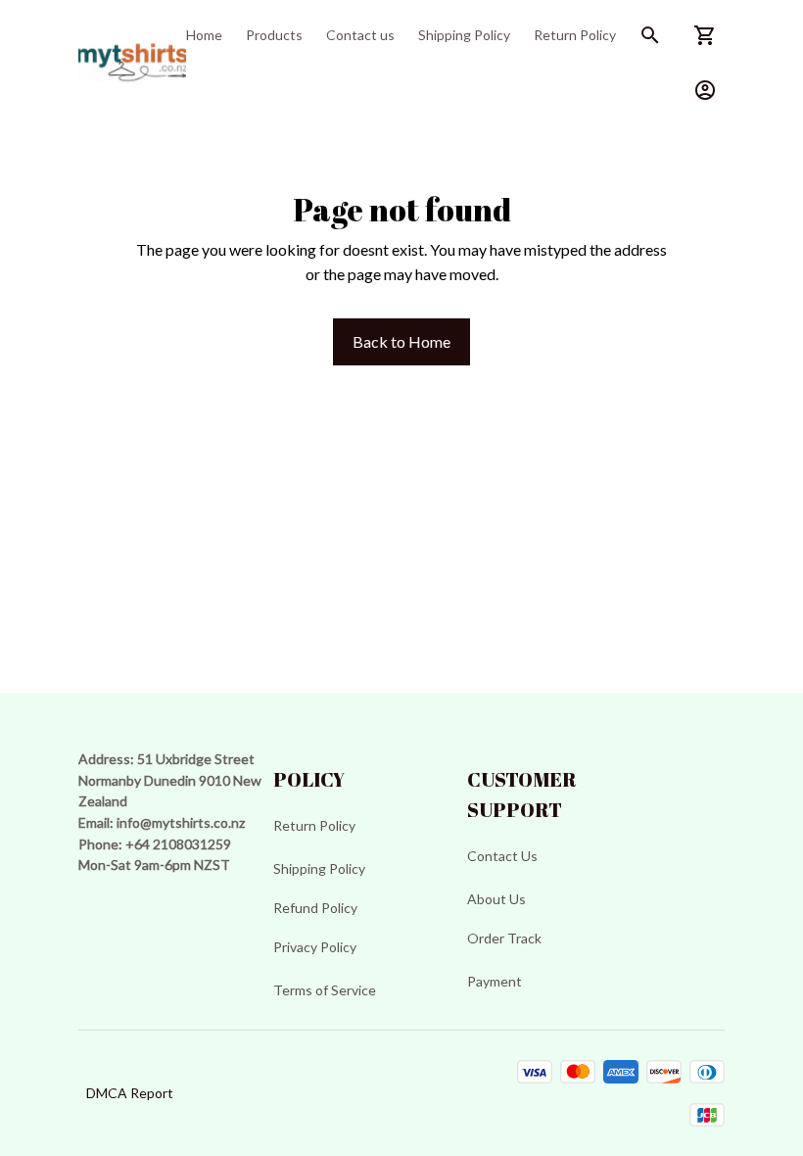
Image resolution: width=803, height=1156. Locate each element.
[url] (181, 823)
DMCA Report (129, 1092)
